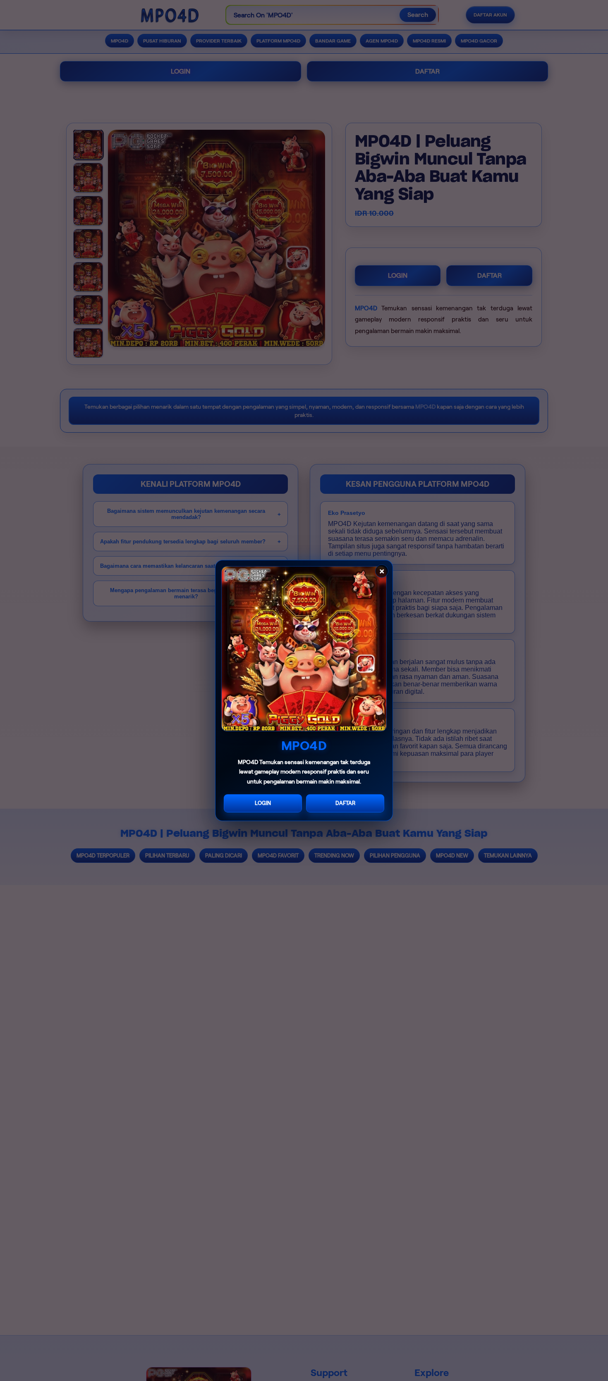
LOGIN (263, 803)
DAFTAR (345, 803)
